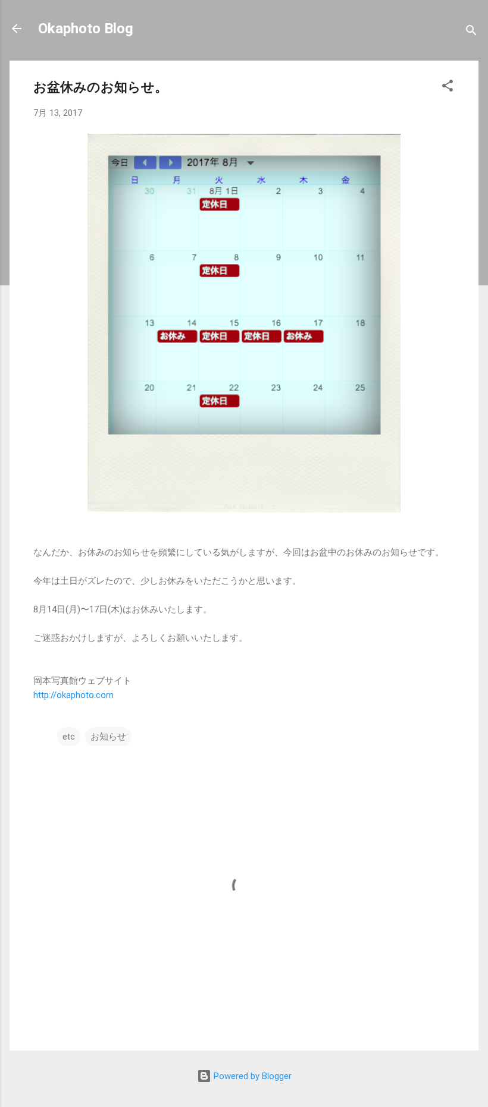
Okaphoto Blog (85, 28)
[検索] (471, 32)
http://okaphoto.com (73, 695)
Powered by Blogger (251, 1076)
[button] (447, 87)
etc (68, 736)
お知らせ (108, 736)
